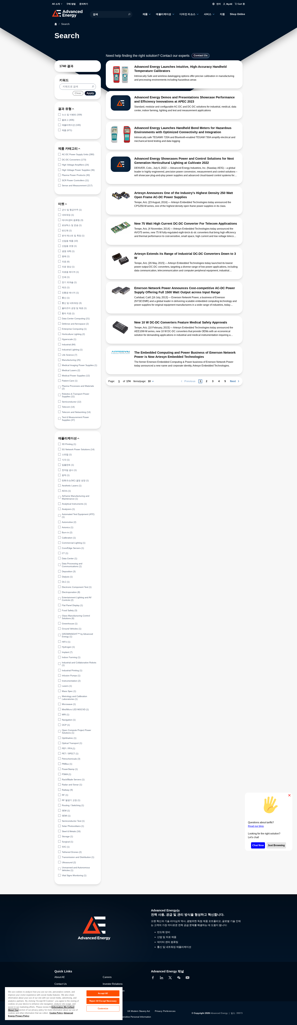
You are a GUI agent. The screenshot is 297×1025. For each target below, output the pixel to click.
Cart (240, 4)
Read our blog (256, 826)
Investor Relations (113, 983)
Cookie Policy (56, 1013)
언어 (218, 4)
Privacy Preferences (165, 1011)
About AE (59, 977)
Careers (107, 977)
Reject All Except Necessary (103, 1001)
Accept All (103, 993)
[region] (64, 1003)
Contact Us (200, 55)
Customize (103, 1008)
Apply (90, 93)
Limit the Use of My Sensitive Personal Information (126, 1016)
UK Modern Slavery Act (138, 1011)
